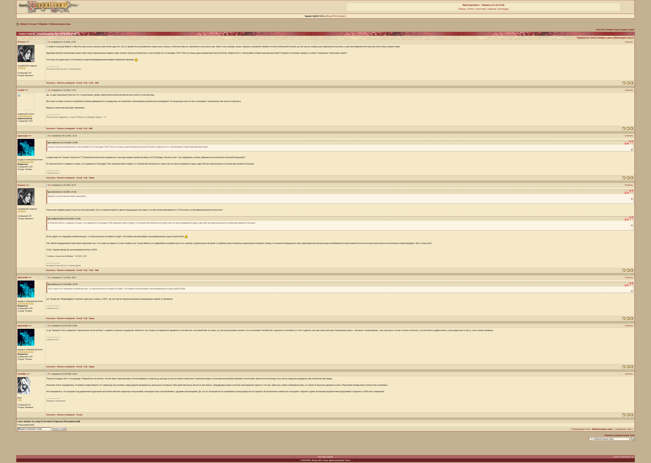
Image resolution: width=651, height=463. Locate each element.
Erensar (21, 42)
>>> (27, 42)
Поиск (471, 9)
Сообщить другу (604, 38)
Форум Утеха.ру (28, 24)
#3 (49, 136)
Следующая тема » (623, 429)
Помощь (462, 9)
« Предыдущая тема (580, 429)
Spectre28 (22, 136)
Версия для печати (624, 38)
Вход (329, 16)
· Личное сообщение (65, 83)
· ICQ (84, 83)
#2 (49, 90)
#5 (49, 277)
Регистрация (339, 16)
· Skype (90, 178)
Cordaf (20, 90)
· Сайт (90, 83)
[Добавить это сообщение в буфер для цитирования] (628, 83)
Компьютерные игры (60, 24)
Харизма (492, 9)
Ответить (629, 42)
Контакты (50, 83)
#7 (49, 374)
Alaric (347, 460)
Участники (481, 9)
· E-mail (78, 83)
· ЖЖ (95, 83)
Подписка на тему (586, 38)
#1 (49, 42)
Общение (43, 24)
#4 (49, 185)
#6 (49, 326)
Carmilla (21, 374)
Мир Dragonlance (471, 5)
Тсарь (325, 460)
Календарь (503, 9)
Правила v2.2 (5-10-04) (493, 5)
